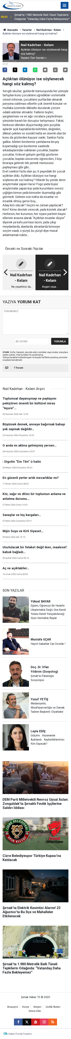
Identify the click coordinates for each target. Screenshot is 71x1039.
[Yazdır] (55, 70)
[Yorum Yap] (65, 70)
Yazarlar (27, 30)
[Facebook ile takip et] (18, 1022)
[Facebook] (5, 70)
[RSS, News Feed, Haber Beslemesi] (52, 1022)
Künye (25, 1006)
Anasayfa (12, 30)
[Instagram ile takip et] (44, 1022)
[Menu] (65, 5)
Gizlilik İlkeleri (53, 1006)
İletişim (37, 1006)
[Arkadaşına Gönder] (45, 70)
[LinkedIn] (25, 70)
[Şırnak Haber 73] (13, 5)
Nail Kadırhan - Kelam (48, 30)
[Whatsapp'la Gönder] (35, 70)
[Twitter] (15, 70)
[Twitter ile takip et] (27, 1022)
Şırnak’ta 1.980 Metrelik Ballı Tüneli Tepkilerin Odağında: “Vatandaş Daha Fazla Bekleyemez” (42, 17)
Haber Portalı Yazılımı (20, 1033)
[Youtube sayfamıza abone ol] (35, 1022)
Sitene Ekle (35, 1011)
